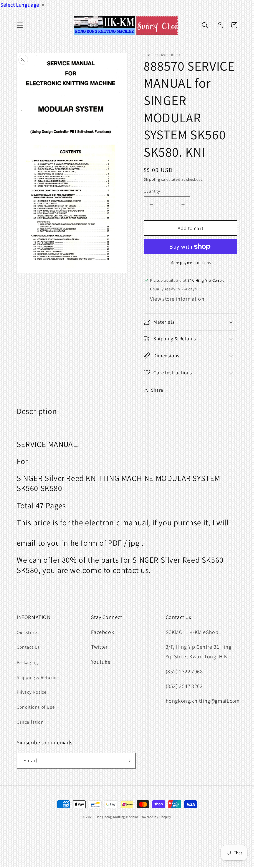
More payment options (190, 262)
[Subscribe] (128, 761)
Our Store (27, 632)
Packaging (27, 662)
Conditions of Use (36, 707)
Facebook (102, 632)
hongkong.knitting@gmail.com (203, 700)
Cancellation (30, 722)
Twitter (99, 646)
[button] (20, 25)
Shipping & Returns (37, 677)
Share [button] (157, 390)
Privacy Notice (31, 692)
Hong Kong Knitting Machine (117, 817)
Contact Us (28, 647)
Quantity (152, 191)
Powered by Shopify (155, 817)
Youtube (100, 661)
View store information (177, 298)
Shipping (152, 179)
